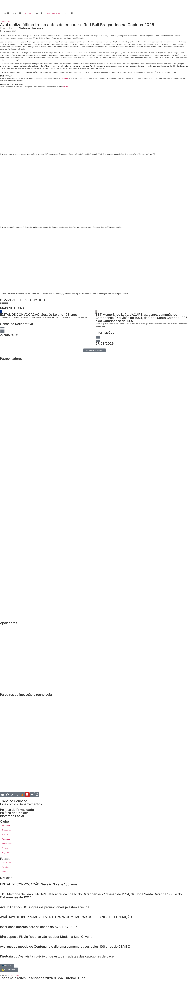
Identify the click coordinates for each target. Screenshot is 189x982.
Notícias (28, 13)
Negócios (5, 853)
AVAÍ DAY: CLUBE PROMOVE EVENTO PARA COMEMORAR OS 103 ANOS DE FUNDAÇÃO (66, 917)
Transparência (7, 830)
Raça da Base (5, 22)
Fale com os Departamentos (21, 804)
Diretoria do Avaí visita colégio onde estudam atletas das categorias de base (57, 956)
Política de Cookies (14, 813)
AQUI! (65, 87)
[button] (1, 303)
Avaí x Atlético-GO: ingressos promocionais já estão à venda (44, 907)
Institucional (6, 825)
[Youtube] (27, 794)
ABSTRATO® (14, 975)
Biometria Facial (12, 816)
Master (4, 872)
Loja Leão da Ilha (53, 13)
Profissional (6, 863)
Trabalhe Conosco (13, 801)
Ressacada (6, 839)
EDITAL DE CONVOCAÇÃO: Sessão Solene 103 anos (39, 884)
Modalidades (7, 843)
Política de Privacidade (17, 810)
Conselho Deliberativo (16, 324)
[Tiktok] (17, 794)
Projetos (5, 848)
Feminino (5, 867)
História (5, 834)
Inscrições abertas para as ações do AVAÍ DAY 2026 (38, 927)
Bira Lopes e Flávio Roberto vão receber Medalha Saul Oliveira (46, 937)
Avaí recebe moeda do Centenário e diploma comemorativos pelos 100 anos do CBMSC (65, 946)
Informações (104, 332)
